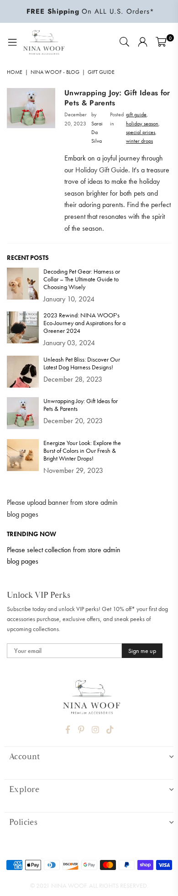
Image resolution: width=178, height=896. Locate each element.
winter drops (139, 141)
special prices (140, 132)
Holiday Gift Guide (101, 170)
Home (14, 72)
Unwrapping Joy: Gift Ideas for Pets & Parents (117, 98)
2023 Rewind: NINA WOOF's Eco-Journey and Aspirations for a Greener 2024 (84, 323)
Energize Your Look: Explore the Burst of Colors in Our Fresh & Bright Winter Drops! (82, 450)
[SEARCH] (124, 42)
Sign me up (142, 651)
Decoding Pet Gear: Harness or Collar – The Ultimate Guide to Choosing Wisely (81, 279)
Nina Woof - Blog (55, 72)
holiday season (142, 123)
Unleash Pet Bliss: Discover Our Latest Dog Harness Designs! (81, 363)
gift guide (136, 114)
